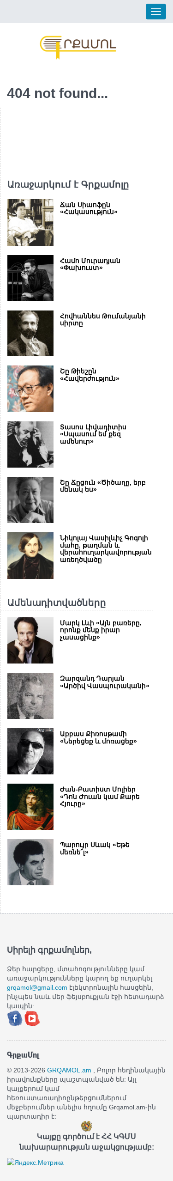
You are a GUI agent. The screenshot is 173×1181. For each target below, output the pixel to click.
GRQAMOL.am (69, 1070)
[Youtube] (32, 1018)
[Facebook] (15, 1018)
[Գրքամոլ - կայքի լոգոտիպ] (78, 47)
